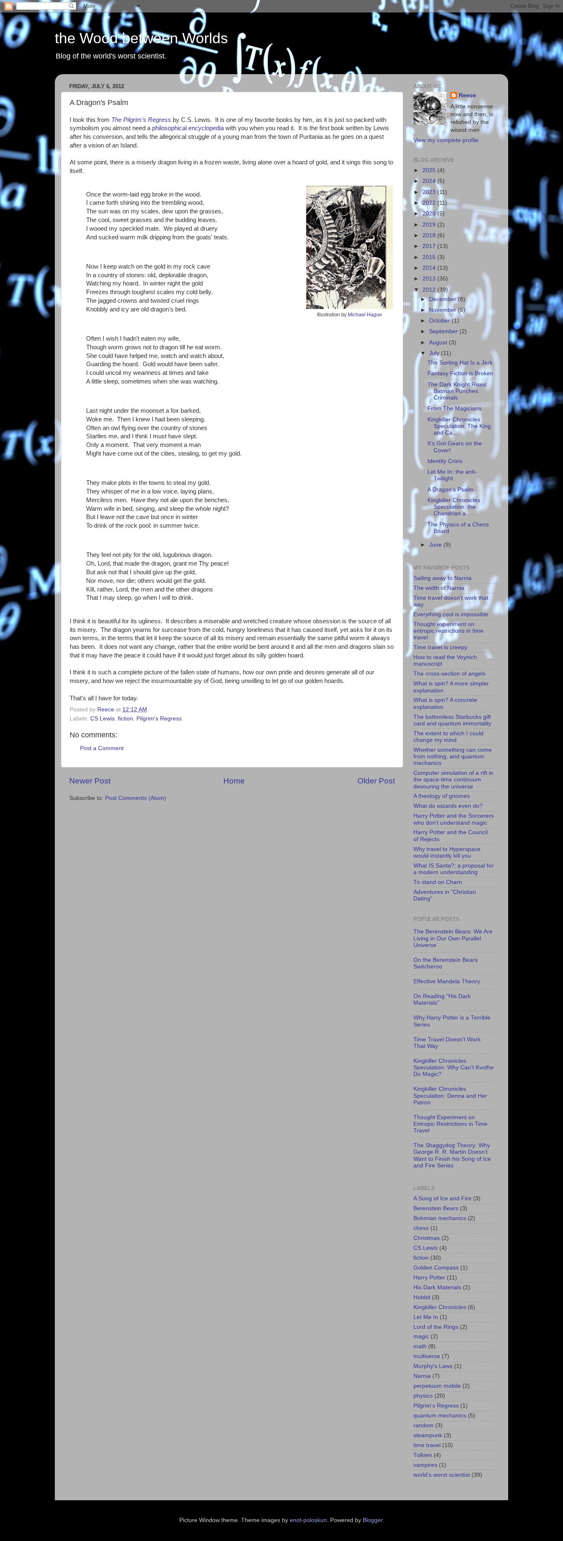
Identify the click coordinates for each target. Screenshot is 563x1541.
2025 (429, 170)
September (444, 331)
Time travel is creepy (440, 647)
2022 (429, 203)
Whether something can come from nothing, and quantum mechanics (452, 756)
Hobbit (421, 1297)
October (440, 321)
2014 (429, 268)
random (423, 1425)
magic (421, 1336)
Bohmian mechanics (439, 1218)
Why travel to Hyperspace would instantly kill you (447, 852)
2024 (429, 181)
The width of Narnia (438, 588)
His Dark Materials (437, 1287)
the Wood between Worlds (141, 38)
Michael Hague (365, 315)
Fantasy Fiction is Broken (460, 373)
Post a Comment (102, 748)
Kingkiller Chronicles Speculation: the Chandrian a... (453, 507)
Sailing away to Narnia (442, 578)
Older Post (376, 780)
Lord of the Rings (435, 1327)
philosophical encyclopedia (188, 128)
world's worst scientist (441, 1475)
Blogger (372, 1520)
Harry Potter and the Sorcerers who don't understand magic (453, 819)
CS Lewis (102, 719)
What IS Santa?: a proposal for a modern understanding (453, 869)
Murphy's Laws (433, 1366)
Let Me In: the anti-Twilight (452, 475)
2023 (429, 192)
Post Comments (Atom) (135, 798)
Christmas (426, 1238)
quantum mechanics (439, 1415)
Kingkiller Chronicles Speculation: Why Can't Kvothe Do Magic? (453, 1067)
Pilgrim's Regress (159, 719)
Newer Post (89, 780)
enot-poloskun (308, 1520)
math (420, 1346)
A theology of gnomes (441, 796)
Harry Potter (429, 1277)
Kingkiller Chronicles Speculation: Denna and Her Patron (450, 1095)
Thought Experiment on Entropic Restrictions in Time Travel (450, 1124)
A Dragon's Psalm (450, 489)
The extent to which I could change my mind (448, 736)
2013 (429, 279)
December (443, 299)
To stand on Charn (437, 882)
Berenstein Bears (435, 1208)
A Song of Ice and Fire (442, 1198)
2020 (429, 213)
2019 (429, 225)
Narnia (422, 1376)
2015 (429, 257)
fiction (125, 719)
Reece (467, 95)
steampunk (427, 1435)
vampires (425, 1465)
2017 (429, 246)
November (443, 310)
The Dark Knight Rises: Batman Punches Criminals (457, 391)
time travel (427, 1445)
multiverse (426, 1356)
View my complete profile (446, 140)
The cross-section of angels (449, 674)
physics (423, 1396)
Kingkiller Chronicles (439, 1307)
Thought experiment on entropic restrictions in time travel (448, 631)
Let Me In (425, 1317)
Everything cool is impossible (450, 614)
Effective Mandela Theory (446, 981)
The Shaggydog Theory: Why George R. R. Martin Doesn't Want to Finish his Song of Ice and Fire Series (452, 1155)
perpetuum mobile (437, 1386)
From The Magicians (454, 408)
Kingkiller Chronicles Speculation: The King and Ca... (459, 426)
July (435, 353)
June (436, 545)
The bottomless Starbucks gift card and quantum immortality (452, 720)
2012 (429, 290)
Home (234, 780)
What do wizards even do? (448, 806)
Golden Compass (436, 1268)
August (439, 342)
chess (421, 1228)
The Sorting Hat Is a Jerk (460, 363)
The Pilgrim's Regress (141, 120)
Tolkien (422, 1455)
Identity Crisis (444, 461)
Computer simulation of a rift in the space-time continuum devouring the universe (453, 779)
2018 (429, 235)
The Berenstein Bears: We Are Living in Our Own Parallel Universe (453, 938)
